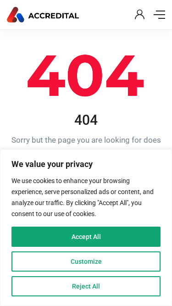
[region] (86, 227)
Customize (86, 261)
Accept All (86, 236)
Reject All (86, 286)
